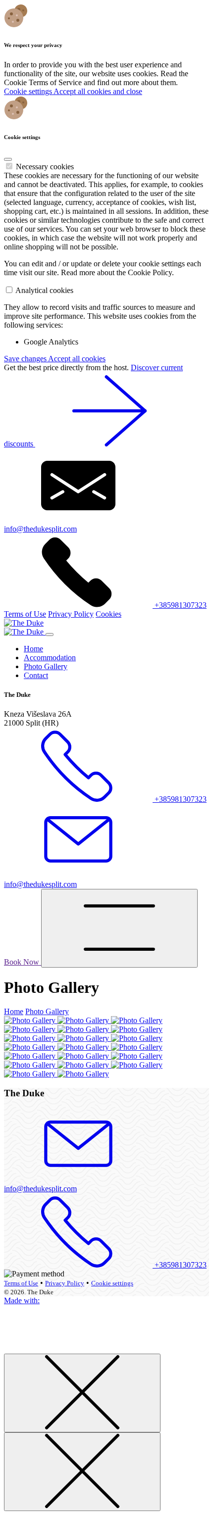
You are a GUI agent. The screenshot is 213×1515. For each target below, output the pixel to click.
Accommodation (50, 657)
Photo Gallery (45, 666)
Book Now (22, 962)
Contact (36, 675)
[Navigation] (119, 928)
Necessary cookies (45, 166)
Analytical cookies (44, 290)
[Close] (8, 159)
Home (33, 648)
